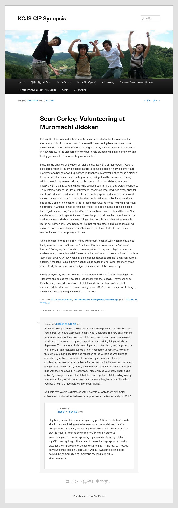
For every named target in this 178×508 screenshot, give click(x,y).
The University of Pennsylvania (88, 299)
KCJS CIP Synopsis (42, 18)
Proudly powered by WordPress (89, 496)
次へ (156, 100)
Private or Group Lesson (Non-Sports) (38, 89)
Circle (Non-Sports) (86, 82)
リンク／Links (80, 89)
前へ (147, 100)
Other (65, 89)
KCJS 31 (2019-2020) (61, 299)
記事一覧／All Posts (41, 82)
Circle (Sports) (64, 82)
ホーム (22, 82)
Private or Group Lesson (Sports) (136, 82)
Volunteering (108, 82)
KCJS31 (50, 100)
